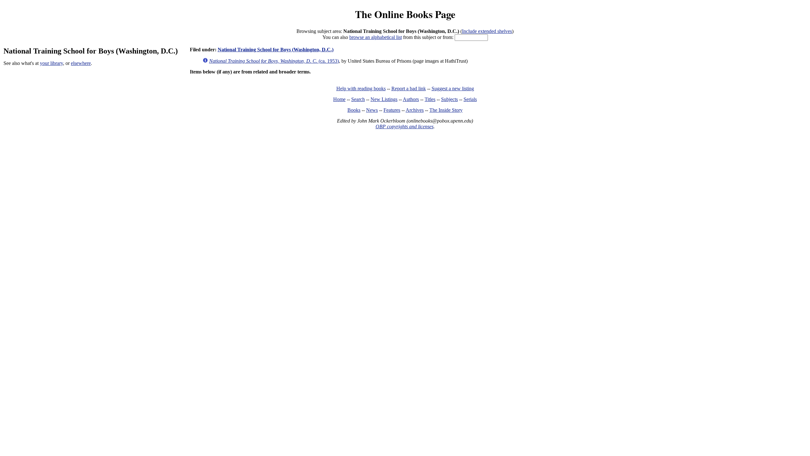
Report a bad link (408, 88)
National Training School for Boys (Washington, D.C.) (275, 49)
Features (391, 110)
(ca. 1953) (274, 61)
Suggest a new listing (453, 88)
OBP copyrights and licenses (404, 126)
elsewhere (81, 63)
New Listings (384, 99)
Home (339, 99)
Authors (411, 99)
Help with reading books (361, 88)
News (372, 110)
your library (51, 63)
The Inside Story (446, 110)
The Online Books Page (405, 14)
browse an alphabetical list (375, 37)
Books (353, 110)
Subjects (449, 99)
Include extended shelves (487, 31)
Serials (470, 99)
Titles (430, 99)
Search (358, 99)
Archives (415, 110)
